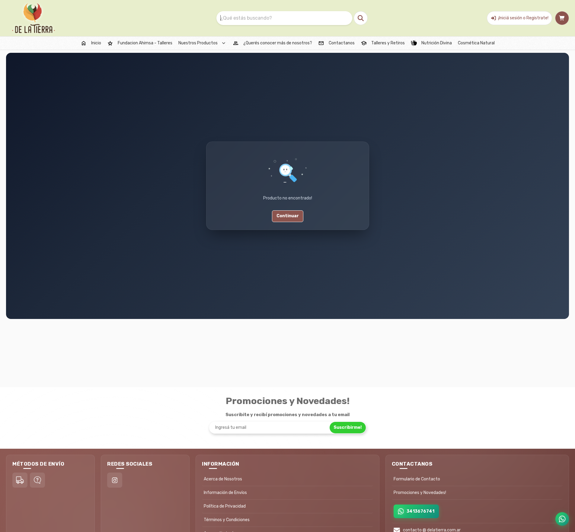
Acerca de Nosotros (223, 479)
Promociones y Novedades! (420, 492)
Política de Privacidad (225, 506)
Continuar (287, 216)
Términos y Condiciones (227, 519)
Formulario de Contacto (417, 479)
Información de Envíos (225, 492)
